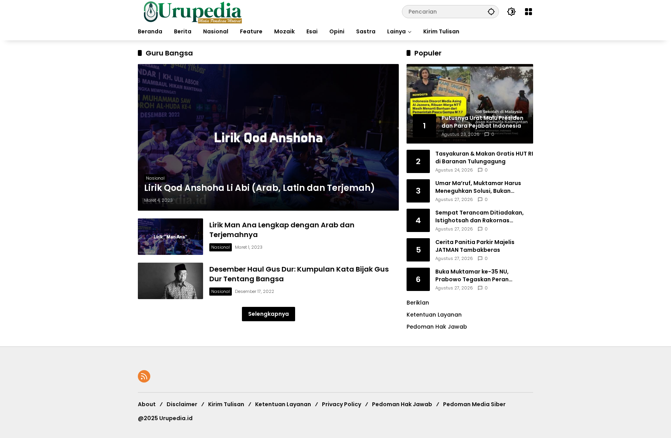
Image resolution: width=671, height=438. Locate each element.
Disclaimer (182, 404)
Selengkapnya (268, 314)
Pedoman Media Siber (474, 404)
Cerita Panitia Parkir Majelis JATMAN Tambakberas (475, 246)
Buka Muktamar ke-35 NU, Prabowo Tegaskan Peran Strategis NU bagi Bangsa (472, 275)
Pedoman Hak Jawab (402, 404)
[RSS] (144, 376)
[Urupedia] (192, 11)
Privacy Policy (341, 404)
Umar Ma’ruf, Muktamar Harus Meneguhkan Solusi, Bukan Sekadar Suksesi (478, 187)
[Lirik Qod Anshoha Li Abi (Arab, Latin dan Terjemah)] (268, 137)
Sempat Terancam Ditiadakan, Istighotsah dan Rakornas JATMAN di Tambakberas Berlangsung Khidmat (479, 216)
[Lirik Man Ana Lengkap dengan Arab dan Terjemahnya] (170, 236)
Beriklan (418, 302)
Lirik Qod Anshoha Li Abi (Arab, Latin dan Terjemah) (259, 188)
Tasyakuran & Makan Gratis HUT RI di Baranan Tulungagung (484, 157)
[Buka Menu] (528, 11)
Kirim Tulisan (226, 404)
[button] (491, 11)
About (147, 404)
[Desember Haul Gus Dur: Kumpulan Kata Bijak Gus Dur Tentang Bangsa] (170, 281)
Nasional (155, 178)
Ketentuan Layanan (434, 315)
